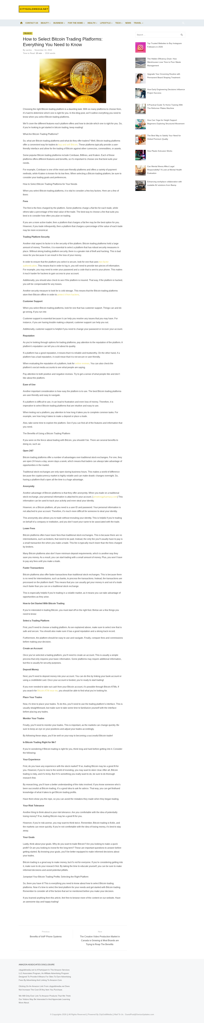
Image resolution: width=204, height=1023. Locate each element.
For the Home (75, 23)
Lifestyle (105, 23)
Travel (137, 23)
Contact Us (31, 23)
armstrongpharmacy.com (105, 497)
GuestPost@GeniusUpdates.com (139, 1014)
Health (91, 23)
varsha (29, 50)
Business (58, 23)
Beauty (45, 23)
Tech (118, 23)
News (128, 23)
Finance (28, 33)
